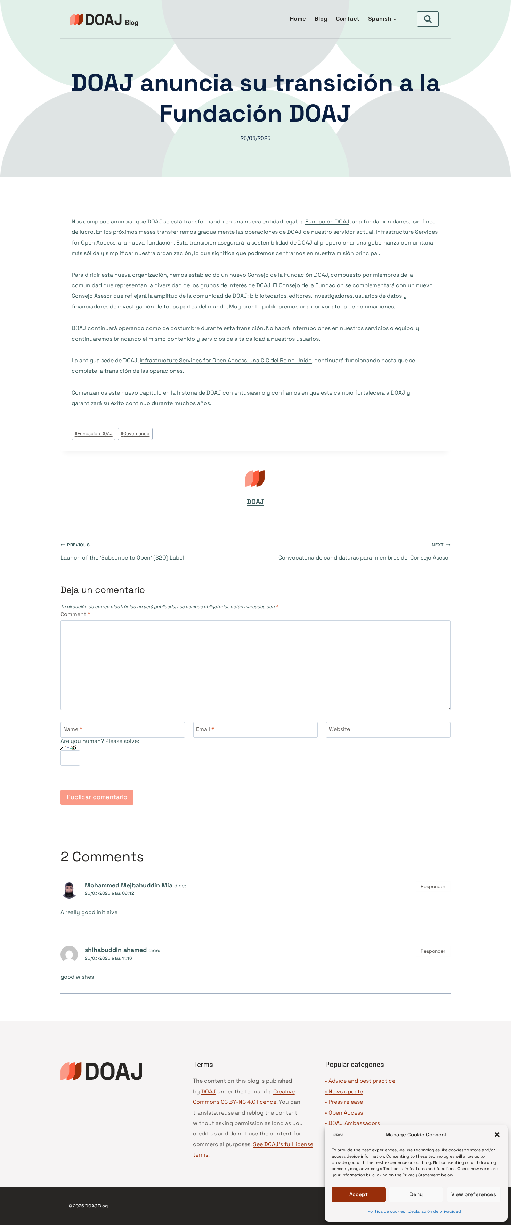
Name (72, 729)
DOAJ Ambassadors (354, 1123)
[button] (497, 1134)
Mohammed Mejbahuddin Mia (128, 885)
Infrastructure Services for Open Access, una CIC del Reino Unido (226, 360)
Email (205, 729)
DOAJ (255, 501)
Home (298, 19)
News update (345, 1091)
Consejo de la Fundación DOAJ (288, 275)
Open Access (345, 1112)
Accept (358, 1194)
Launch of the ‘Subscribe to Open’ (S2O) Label (122, 551)
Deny (416, 1194)
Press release (345, 1102)
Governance (135, 434)
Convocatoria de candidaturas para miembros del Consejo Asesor (364, 551)
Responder (433, 886)
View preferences (473, 1194)
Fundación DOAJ (327, 221)
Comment (75, 614)
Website (339, 729)
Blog (321, 19)
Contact (348, 19)
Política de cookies (386, 1211)
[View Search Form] (428, 19)
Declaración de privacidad (434, 1211)
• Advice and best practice (360, 1080)
